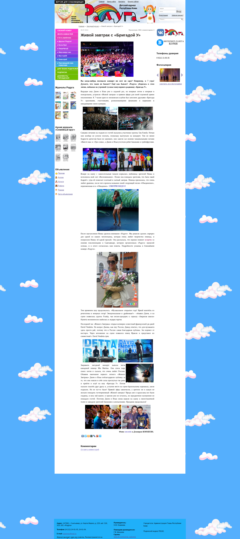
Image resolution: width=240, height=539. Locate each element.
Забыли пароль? (177, 15)
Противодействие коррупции (66, 64)
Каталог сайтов (133, 1)
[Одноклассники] (88, 436)
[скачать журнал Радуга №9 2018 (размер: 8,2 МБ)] (58, 109)
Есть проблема (65, 38)
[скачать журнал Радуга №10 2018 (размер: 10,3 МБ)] (73, 99)
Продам (61, 173)
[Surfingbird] (100, 436)
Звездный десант (93, 26)
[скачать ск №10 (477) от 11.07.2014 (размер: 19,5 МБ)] (58, 161)
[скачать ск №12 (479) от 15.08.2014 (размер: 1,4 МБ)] (65, 151)
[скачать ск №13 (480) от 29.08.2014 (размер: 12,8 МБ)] (58, 151)
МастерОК (63, 56)
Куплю (61, 177)
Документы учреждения (63, 77)
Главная (101, 1)
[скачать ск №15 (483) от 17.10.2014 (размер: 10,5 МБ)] (65, 141)
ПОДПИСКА (62, 72)
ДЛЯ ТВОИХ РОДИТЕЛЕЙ (67, 69)
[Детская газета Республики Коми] (106, 12)
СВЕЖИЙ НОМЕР (64, 31)
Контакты (121, 1)
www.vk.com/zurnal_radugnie (125, 537)
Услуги (61, 182)
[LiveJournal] (94, 436)
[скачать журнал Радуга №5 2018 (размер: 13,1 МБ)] (65, 118)
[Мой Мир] (91, 436)
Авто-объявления (65, 194)
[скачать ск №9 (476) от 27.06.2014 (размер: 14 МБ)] (65, 161)
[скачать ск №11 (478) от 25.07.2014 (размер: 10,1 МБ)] (73, 151)
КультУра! (63, 45)
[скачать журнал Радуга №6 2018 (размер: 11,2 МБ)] (58, 118)
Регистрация (163, 15)
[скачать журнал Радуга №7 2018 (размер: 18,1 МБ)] (73, 109)
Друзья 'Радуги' (65, 41)
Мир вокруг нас (65, 52)
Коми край (63, 59)
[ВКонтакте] (82, 436)
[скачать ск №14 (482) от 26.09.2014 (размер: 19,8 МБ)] (73, 141)
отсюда (128, 432)
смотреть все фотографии (171, 84)
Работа (61, 186)
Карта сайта (111, 1)
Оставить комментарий (90, 450)
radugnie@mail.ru (69, 534)
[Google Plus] (97, 436)
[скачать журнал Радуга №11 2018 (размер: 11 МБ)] (65, 99)
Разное (61, 190)
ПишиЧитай (63, 49)
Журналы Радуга (64, 87)
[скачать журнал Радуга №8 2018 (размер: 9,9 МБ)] (65, 109)
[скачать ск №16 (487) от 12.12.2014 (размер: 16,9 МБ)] (58, 141)
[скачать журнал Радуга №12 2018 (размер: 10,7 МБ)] (58, 99)
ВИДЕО (121, 186)
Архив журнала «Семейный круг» (65, 128)
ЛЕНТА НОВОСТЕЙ (65, 34)
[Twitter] (85, 436)
